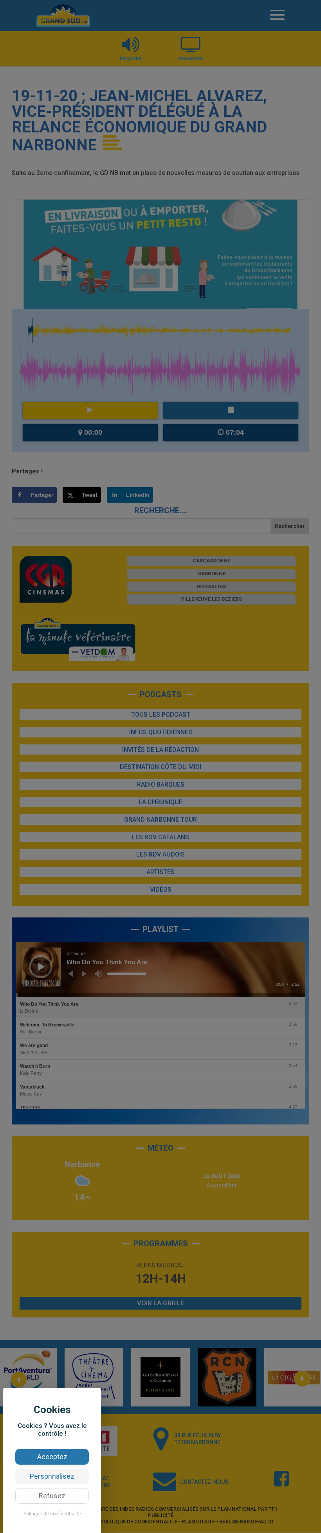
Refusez (52, 1496)
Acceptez (52, 1457)
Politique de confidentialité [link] (52, 1514)
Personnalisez (52, 1476)
